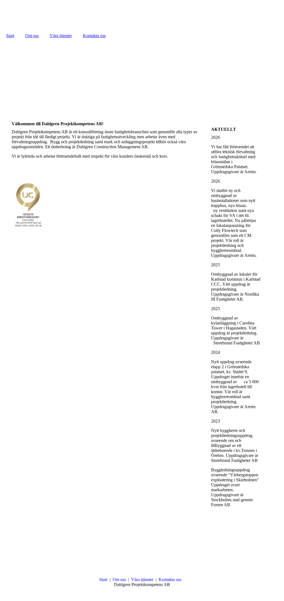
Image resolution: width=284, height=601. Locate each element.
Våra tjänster (61, 35)
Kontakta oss (94, 35)
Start (10, 35)
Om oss (32, 35)
